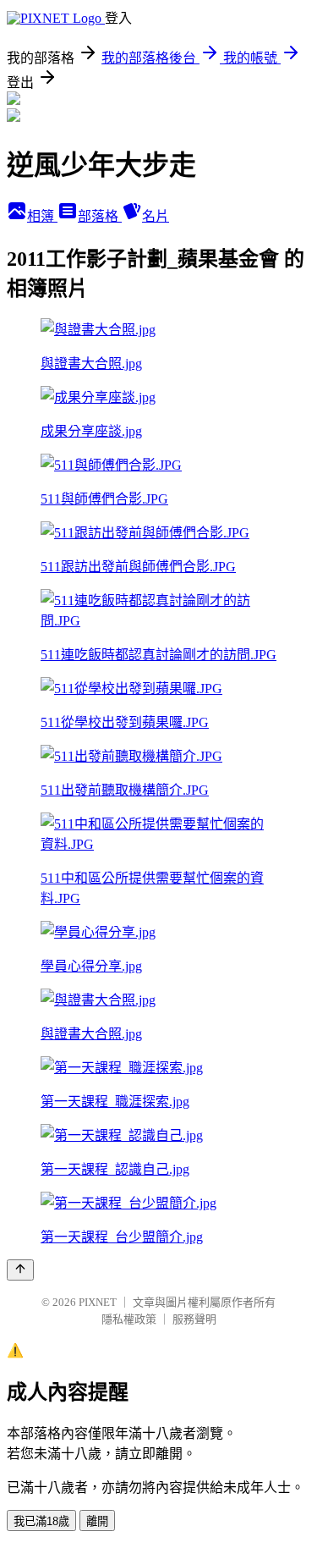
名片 (155, 216)
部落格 (100, 216)
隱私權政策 (128, 1319)
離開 (97, 1521)
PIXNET (98, 1302)
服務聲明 (194, 1319)
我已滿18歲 (41, 1521)
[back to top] (20, 1270)
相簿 (42, 216)
